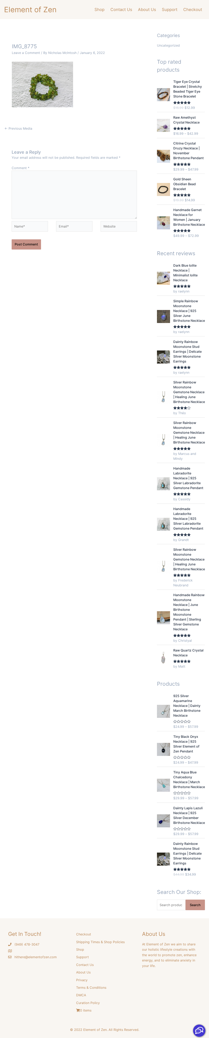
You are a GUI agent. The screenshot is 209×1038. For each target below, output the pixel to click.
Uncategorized (168, 45)
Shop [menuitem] (99, 9)
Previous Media (18, 128)
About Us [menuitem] (147, 9)
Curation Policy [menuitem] (88, 1003)
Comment (20, 168)
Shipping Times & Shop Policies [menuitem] (100, 942)
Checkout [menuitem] (192, 9)
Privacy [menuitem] (82, 980)
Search (195, 905)
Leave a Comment (26, 53)
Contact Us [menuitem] (121, 9)
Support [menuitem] (169, 9)
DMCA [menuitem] (81, 995)
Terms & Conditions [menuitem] (91, 987)
